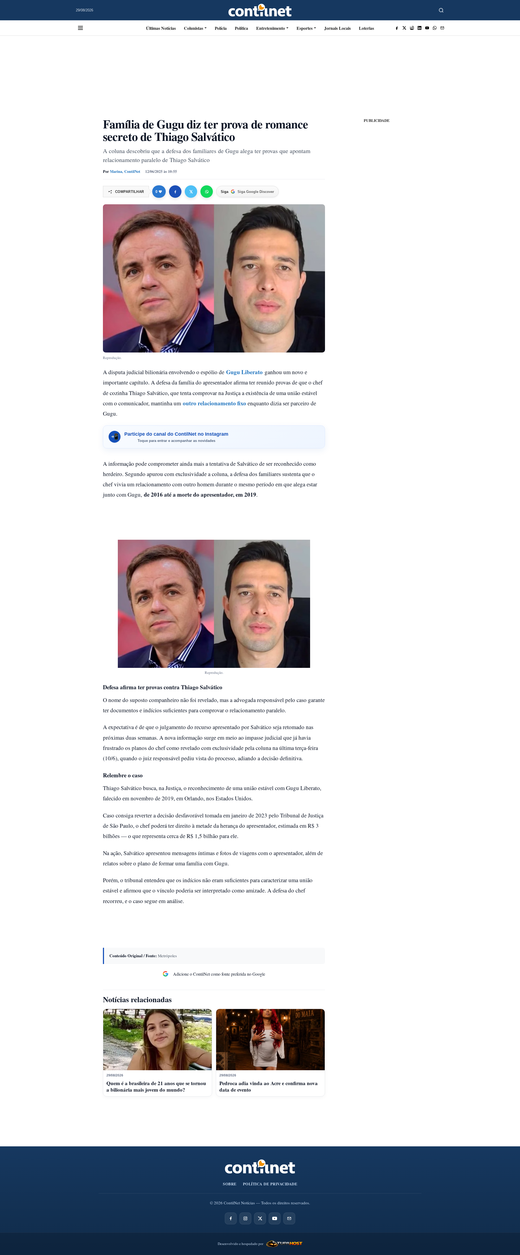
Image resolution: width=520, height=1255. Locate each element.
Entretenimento (270, 28)
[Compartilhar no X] (191, 191)
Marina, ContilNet (125, 171)
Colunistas (193, 28)
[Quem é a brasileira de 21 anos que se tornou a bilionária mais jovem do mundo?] (157, 1039)
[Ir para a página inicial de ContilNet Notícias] (260, 1166)
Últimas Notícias (161, 28)
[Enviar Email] (442, 28)
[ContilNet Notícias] (260, 10)
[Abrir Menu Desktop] (80, 28)
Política (241, 28)
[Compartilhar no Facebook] (175, 191)
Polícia (221, 28)
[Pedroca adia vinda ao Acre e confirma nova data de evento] (270, 1039)
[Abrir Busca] (441, 10)
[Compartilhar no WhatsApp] (206, 191)
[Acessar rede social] (397, 28)
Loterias (366, 28)
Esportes (305, 28)
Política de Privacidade (270, 1184)
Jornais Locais (337, 28)
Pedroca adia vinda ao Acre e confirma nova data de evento (268, 1086)
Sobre (229, 1184)
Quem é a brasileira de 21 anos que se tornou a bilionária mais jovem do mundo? (156, 1086)
